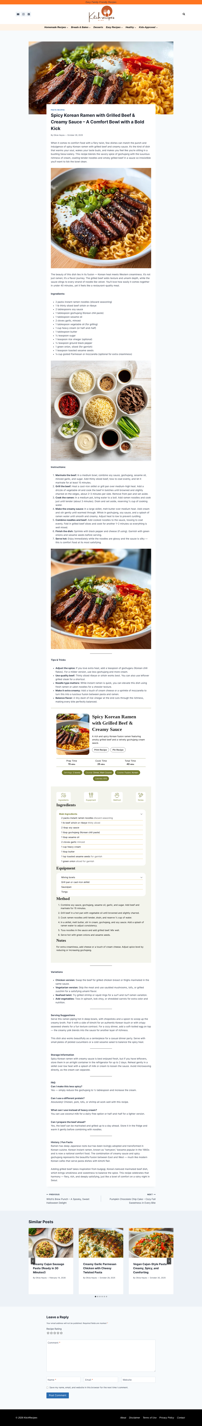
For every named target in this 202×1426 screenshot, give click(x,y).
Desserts (98, 27)
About (123, 1417)
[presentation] (51, 1243)
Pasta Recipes (58, 110)
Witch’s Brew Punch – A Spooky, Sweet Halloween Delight (67, 1198)
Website (127, 1379)
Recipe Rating (54, 1328)
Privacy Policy (166, 1417)
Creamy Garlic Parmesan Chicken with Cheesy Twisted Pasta (99, 1268)
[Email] (18, 14)
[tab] (95, 1296)
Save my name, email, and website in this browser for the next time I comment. (88, 1387)
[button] (141, 814)
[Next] (169, 1261)
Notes (141, 800)
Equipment (91, 800)
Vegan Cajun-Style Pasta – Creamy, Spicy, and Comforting (151, 1268)
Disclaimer (134, 1417)
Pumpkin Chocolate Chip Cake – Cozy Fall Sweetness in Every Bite (133, 1198)
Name (52, 1379)
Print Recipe (100, 749)
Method (117, 800)
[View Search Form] (183, 14)
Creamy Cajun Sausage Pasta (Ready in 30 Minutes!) (48, 1268)
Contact (181, 1417)
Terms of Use (150, 1417)
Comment (54, 1342)
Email (89, 1379)
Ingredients (63, 800)
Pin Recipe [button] (118, 749)
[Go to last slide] (33, 1261)
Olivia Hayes (59, 135)
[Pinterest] (28, 14)
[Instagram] (23, 14)
